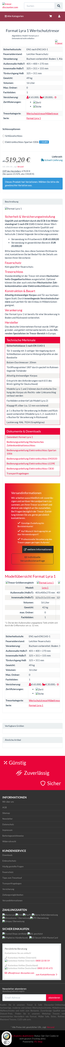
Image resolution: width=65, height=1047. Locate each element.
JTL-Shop (38, 1041)
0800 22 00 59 (43, 960)
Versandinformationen (12, 900)
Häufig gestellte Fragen (13, 866)
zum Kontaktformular (45, 974)
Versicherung (8, 889)
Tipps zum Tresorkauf (12, 878)
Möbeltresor (51, 113)
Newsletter (7, 818)
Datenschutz (8, 824)
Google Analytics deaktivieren (20, 1036)
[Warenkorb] (50, 16)
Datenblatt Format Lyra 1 (20, 437)
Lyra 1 (45, 587)
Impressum (7, 830)
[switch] (6, 1042)
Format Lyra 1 (34, 118)
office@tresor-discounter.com (21, 973)
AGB (4, 807)
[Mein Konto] (59, 16)
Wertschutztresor (36, 113)
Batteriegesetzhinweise (13, 835)
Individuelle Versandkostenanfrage (32, 558)
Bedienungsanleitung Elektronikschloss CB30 (30, 468)
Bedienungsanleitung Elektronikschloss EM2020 (32, 458)
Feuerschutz (7, 872)
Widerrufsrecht (9, 841)
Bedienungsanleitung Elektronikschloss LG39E (31, 463)
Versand (20, 167)
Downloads (7, 855)
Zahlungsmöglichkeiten (12, 895)
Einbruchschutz (9, 861)
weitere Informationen (39, 549)
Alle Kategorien (15, 16)
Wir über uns (8, 801)
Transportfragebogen (18, 473)
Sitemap (6, 813)
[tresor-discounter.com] (10, 5)
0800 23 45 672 (45, 968)
